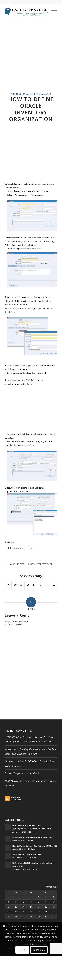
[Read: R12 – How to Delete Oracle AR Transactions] (8, 839)
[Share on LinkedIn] (34, 585)
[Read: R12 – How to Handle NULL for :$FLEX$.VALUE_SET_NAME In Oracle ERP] (8, 827)
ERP (31, 93)
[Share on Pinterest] (28, 585)
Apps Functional (20, 93)
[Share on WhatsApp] (21, 585)
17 (54, 907)
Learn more (39, 950)
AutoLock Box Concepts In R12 (26, 854)
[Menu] (52, 12)
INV (36, 93)
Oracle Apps (45, 93)
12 (16, 907)
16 (46, 907)
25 (8, 917)
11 (8, 907)
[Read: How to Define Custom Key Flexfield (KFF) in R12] (8, 848)
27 (23, 917)
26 (16, 917)
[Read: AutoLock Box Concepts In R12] (8, 856)
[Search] (44, 12)
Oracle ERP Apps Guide (41, 564)
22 (39, 912)
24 (54, 912)
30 (46, 917)
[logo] (26, 12)
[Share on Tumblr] (41, 585)
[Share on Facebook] (8, 585)
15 (39, 907)
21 (31, 912)
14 (31, 907)
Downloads (34, 773)
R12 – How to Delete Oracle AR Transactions (32, 837)
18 (8, 912)
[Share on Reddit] (47, 585)
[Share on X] (15, 585)
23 (46, 912)
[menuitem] (44, 12)
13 (23, 907)
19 (16, 912)
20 (23, 912)
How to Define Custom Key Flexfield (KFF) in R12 (34, 846)
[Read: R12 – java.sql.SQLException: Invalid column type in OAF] (8, 865)
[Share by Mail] (54, 585)
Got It (22, 950)
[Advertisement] (31, 60)
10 (54, 902)
